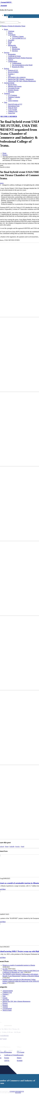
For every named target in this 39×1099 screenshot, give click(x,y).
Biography (20, 1055)
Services (6, 52)
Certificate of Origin (14, 56)
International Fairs (13, 106)
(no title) (5, 969)
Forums (4, 998)
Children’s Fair (12, 111)
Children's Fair (7, 992)
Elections (15, 51)
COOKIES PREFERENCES (17, 1091)
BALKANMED (13, 72)
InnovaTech (18, 1092)
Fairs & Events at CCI (15, 104)
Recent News (12, 84)
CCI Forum (20, 1052)
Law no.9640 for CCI (19, 38)
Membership (12, 45)
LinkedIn (11, 846)
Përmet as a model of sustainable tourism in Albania (18, 965)
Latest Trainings (13, 100)
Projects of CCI (13, 70)
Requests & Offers (18, 67)
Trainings (7, 93)
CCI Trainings (12, 95)
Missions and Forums (15, 86)
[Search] (19, 22)
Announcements (9, 83)
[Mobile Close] (1, 1098)
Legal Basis (11, 35)
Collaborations (12, 61)
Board (10, 42)
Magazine (11, 92)
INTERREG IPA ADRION (17, 77)
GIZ (9, 76)
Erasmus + (11, 74)
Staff (9, 43)
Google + (17, 846)
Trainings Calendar (14, 97)
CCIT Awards (12, 109)
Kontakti (3, 5)
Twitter (7, 846)
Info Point (5, 999)
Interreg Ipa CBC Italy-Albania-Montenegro (22, 81)
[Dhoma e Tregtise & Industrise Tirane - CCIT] (12, 26)
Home (6, 29)
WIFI (9, 99)
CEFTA (10, 59)
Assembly (11, 40)
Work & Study (12, 108)
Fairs (5, 102)
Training (5, 1007)
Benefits (14, 47)
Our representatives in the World (22, 65)
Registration (12, 54)
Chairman (11, 31)
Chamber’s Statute (18, 36)
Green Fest (11, 113)
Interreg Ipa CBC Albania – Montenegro (21, 79)
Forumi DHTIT (6, 2)
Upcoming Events (13, 88)
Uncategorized (7, 1008)
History (10, 33)
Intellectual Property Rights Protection (20, 58)
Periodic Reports (13, 90)
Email (22, 846)
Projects (6, 68)
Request (5, 1005)
